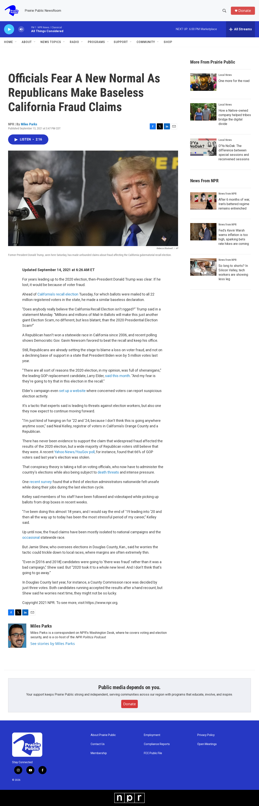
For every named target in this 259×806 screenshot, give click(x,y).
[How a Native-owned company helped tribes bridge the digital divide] (203, 112)
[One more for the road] (203, 82)
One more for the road (234, 81)
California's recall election (57, 294)
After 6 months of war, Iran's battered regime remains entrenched (234, 204)
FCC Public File (153, 753)
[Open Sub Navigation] (16, 42)
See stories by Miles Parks (52, 643)
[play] (9, 29)
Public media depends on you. (129, 687)
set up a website (72, 391)
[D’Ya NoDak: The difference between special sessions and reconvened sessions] (203, 147)
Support (121, 42)
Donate (244, 10)
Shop (168, 42)
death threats (108, 472)
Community (146, 42)
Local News (225, 75)
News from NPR (228, 193)
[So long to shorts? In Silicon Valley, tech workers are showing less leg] (203, 267)
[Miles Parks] (17, 636)
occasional (31, 537)
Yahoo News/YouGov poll (74, 452)
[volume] (21, 29)
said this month (117, 376)
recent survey (41, 482)
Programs (96, 42)
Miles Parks (29, 124)
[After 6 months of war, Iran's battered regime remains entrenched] (203, 201)
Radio (74, 42)
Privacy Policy (206, 735)
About (27, 42)
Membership (99, 753)
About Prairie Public (103, 735)
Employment (152, 735)
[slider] (27, 29)
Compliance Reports (157, 744)
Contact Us (98, 744)
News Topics (50, 42)
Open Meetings (207, 744)
